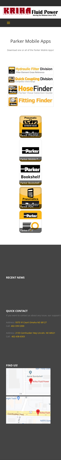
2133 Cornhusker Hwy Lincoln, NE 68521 (35, 332)
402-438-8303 (18, 336)
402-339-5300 (17, 326)
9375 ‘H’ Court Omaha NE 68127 (31, 322)
